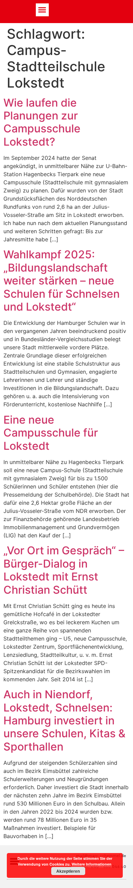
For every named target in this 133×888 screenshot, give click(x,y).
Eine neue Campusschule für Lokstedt (50, 432)
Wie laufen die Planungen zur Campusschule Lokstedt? (41, 122)
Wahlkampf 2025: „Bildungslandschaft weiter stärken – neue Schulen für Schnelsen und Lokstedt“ (61, 280)
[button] (42, 9)
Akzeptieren (68, 871)
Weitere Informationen (92, 864)
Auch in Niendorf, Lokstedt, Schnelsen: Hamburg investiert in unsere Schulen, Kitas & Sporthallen (64, 720)
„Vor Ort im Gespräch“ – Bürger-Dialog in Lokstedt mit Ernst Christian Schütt (63, 570)
